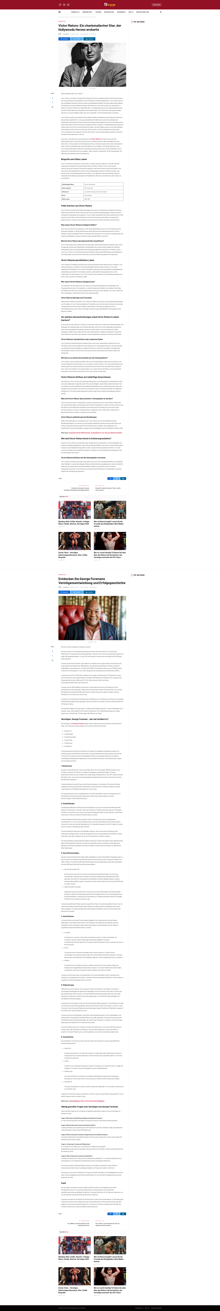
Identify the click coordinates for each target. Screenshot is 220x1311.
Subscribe (156, 4)
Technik (98, 12)
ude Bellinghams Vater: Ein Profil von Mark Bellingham (87, 1101)
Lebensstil (75, 12)
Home (59, 17)
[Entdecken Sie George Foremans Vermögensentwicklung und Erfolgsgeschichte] (92, 618)
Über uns (147, 1308)
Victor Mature (95, 139)
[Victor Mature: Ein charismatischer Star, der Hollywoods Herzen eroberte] (92, 65)
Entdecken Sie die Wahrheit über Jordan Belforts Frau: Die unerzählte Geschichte (95, 433)
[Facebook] (52, 98)
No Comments (85, 34)
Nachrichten (109, 12)
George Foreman (77, 723)
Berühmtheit (87, 12)
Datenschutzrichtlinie (156, 1308)
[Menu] (59, 12)
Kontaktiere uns (142, 12)
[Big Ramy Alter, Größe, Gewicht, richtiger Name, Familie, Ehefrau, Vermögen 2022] (74, 510)
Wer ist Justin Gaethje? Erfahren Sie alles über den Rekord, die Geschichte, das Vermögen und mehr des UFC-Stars (110, 554)
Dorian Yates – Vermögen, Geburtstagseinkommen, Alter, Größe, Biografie (73, 554)
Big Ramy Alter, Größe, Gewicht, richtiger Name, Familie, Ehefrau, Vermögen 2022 (74, 522)
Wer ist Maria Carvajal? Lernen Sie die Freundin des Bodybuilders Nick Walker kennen (109, 523)
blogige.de (66, 34)
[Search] (161, 12)
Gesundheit (121, 12)
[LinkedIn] (52, 107)
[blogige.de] (110, 5)
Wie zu (131, 12)
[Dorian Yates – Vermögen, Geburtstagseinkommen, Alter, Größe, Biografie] (74, 541)
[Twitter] (52, 102)
